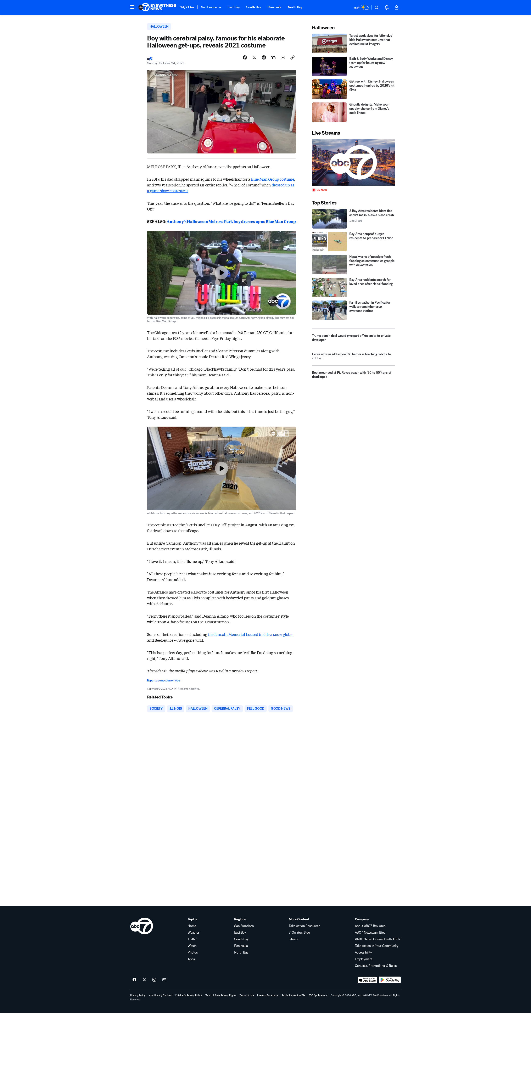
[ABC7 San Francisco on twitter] (144, 980)
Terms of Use (247, 995)
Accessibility (363, 952)
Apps (191, 959)
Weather (193, 932)
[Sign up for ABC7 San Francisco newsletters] (164, 980)
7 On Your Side (299, 932)
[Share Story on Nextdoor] (273, 57)
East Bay (234, 7)
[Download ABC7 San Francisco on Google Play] (390, 980)
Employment (363, 959)
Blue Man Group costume (272, 179)
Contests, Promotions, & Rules (376, 965)
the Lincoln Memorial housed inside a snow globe (250, 634)
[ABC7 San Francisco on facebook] (134, 980)
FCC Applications (318, 995)
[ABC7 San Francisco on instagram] (154, 980)
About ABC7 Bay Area (370, 926)
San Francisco (211, 7)
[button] (132, 7)
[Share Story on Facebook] (244, 57)
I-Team (293, 939)
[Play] (353, 162)
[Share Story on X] (254, 57)
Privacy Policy (137, 995)
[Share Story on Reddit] (263, 57)
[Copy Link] (292, 57)
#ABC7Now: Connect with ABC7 (378, 939)
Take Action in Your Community (376, 946)
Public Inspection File (293, 995)
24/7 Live (187, 7)
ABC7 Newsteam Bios (370, 932)
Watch (192, 946)
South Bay (253, 7)
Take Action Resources (304, 926)
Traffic (192, 939)
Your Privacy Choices (160, 995)
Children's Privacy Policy (188, 995)
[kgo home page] (141, 926)
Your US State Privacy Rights (220, 995)
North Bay (295, 7)
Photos (192, 952)
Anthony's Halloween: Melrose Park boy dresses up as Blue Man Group (231, 221)
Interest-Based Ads (267, 995)
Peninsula (274, 7)
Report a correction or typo (163, 680)
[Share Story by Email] (282, 57)
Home (192, 926)
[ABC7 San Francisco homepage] (157, 7)
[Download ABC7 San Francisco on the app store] (368, 980)
